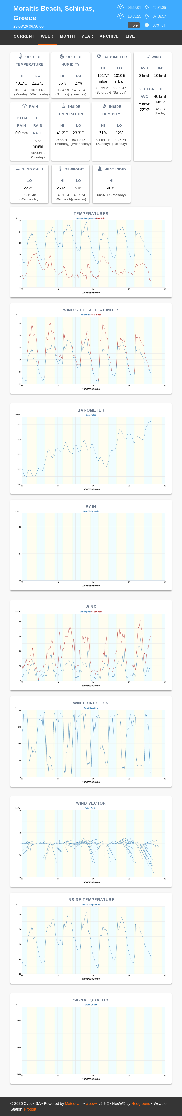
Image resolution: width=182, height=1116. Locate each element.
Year (87, 36)
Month (67, 36)
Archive (109, 36)
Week (47, 36)
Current (24, 36)
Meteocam (73, 1104)
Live (130, 36)
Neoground (140, 1104)
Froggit (30, 1109)
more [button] (134, 25)
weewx (92, 1104)
